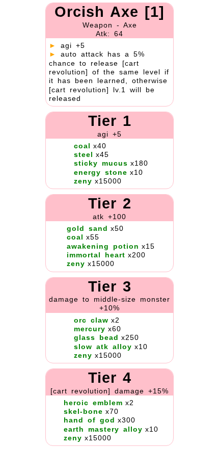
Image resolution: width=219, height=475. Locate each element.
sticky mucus (101, 163)
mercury (89, 329)
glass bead (96, 337)
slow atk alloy (103, 346)
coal (82, 146)
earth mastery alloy (103, 429)
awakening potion (103, 246)
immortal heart (96, 255)
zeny (83, 181)
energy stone (100, 172)
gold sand (87, 228)
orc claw (91, 320)
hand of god (89, 420)
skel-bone (83, 411)
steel (83, 154)
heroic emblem (93, 403)
